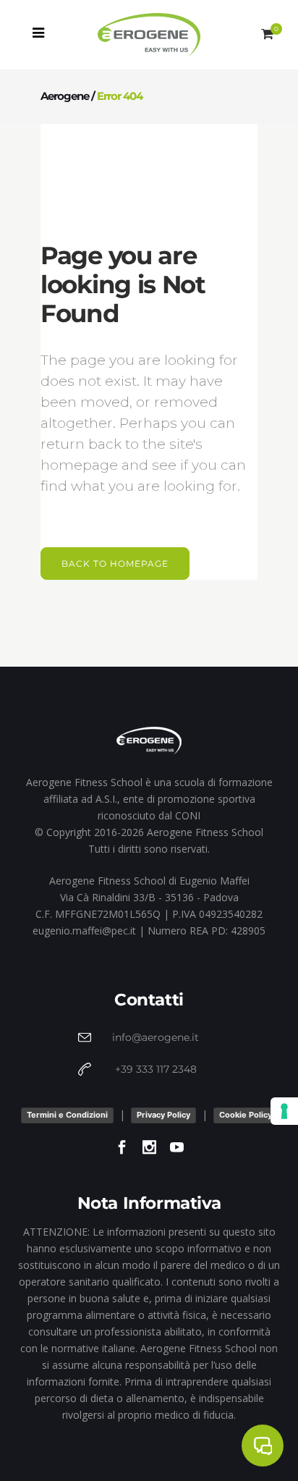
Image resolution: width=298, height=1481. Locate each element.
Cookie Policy (245, 1115)
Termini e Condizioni (67, 1115)
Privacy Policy (163, 1115)
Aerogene (65, 96)
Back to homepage (115, 563)
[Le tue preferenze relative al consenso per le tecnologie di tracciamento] (284, 1111)
